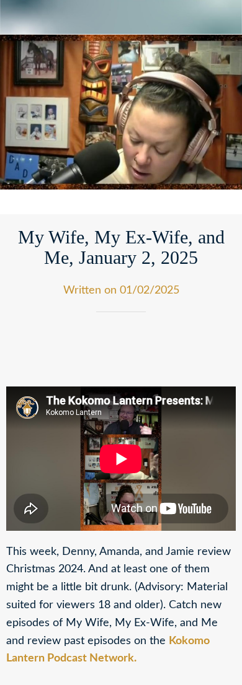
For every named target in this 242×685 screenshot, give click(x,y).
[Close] (17, 17)
